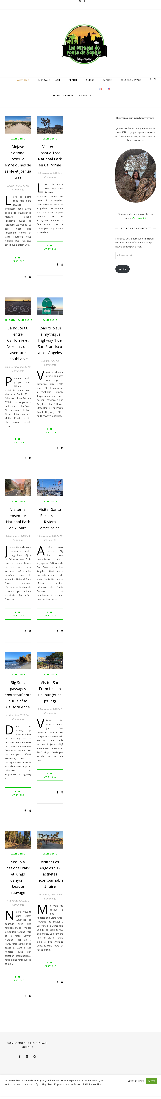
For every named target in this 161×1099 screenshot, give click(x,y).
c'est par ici (139, 218)
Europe (107, 80)
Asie (58, 80)
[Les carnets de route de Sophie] (80, 43)
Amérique (23, 80)
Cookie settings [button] (136, 1080)
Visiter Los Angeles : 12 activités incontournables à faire (51, 874)
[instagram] (80, 4)
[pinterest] (85, 4)
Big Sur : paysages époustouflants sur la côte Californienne (18, 695)
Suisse (90, 80)
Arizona (10, 320)
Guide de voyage (63, 95)
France (73, 80)
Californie (18, 138)
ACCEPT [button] (151, 1081)
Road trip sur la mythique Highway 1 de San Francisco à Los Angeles (50, 340)
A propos (85, 95)
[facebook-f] (76, 4)
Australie (44, 80)
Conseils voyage (130, 80)
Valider (122, 269)
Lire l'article (18, 259)
